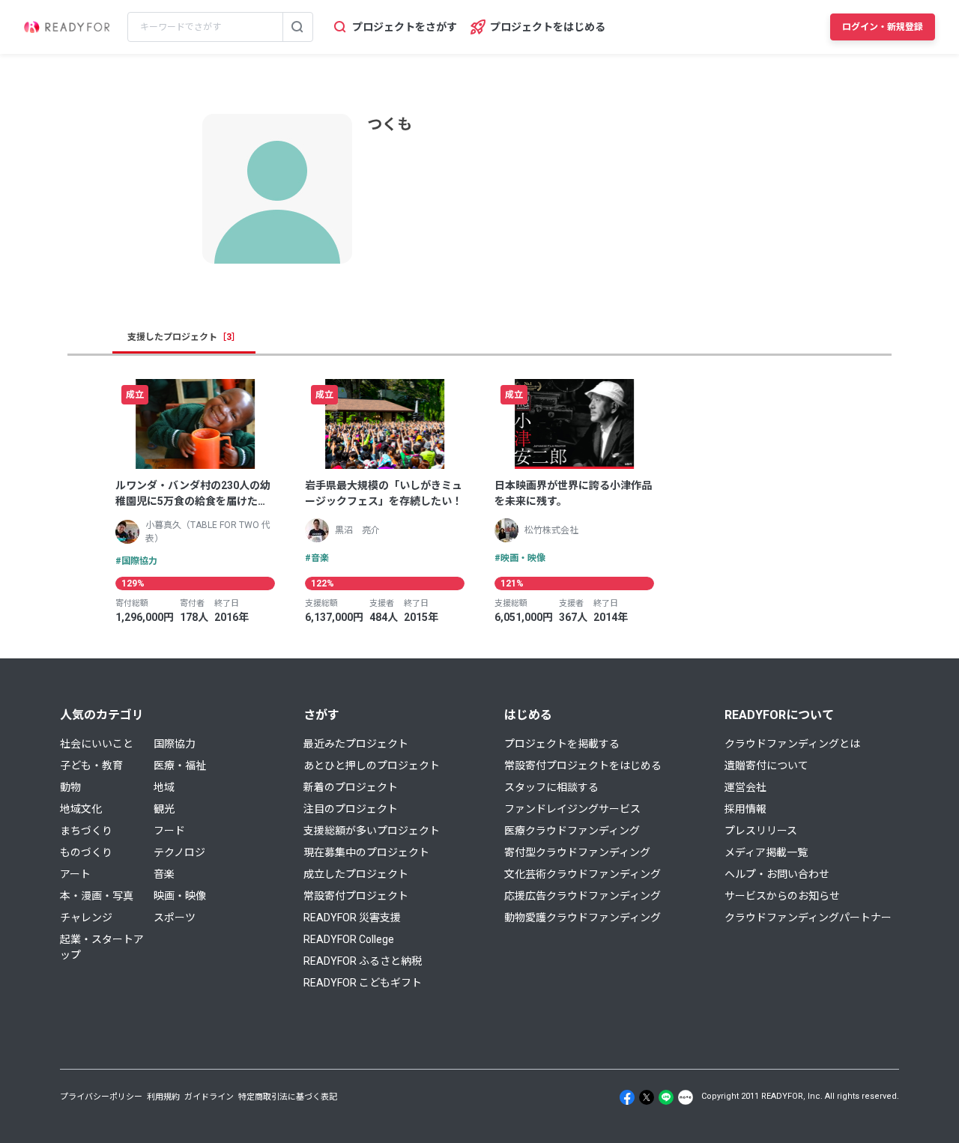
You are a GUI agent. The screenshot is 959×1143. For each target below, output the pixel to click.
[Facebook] (627, 1097)
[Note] (685, 1097)
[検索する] (297, 27)
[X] (646, 1097)
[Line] (666, 1097)
